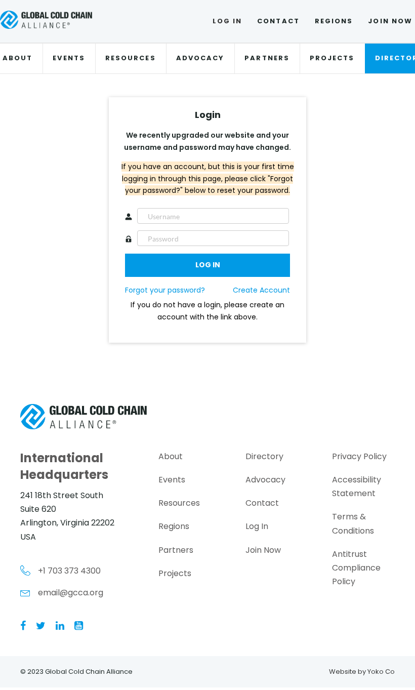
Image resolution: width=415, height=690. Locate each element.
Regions (334, 21)
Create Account (261, 290)
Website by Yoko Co (362, 671)
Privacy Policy (359, 456)
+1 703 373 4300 (69, 571)
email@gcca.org (70, 592)
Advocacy (200, 58)
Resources (130, 58)
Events (69, 58)
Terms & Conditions (353, 523)
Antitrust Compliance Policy (356, 567)
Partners (266, 58)
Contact (278, 21)
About (170, 456)
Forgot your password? (165, 290)
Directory (264, 456)
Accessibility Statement (356, 486)
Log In (227, 21)
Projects (332, 58)
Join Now (263, 550)
